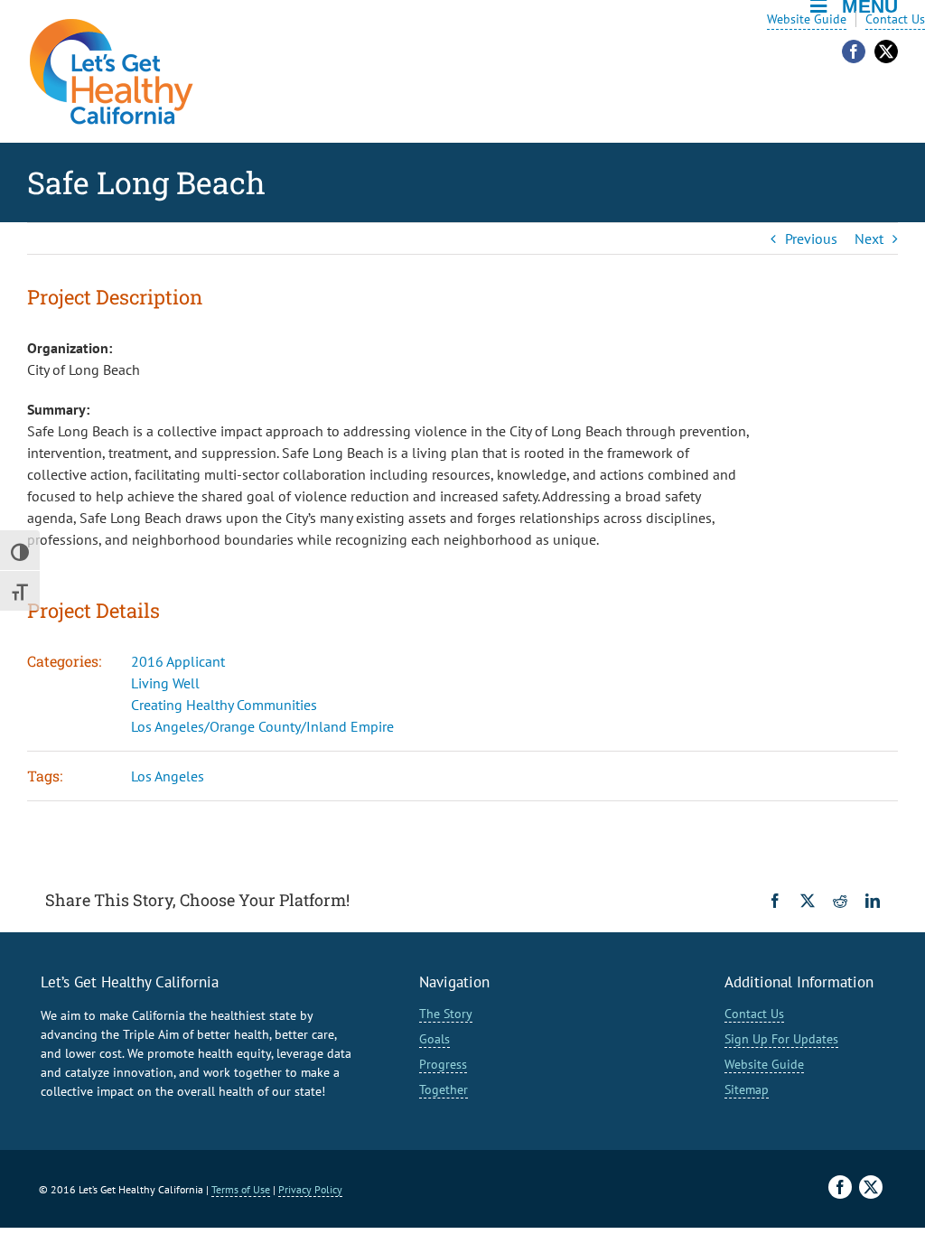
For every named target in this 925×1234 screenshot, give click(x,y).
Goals (434, 1039)
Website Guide (806, 19)
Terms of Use (240, 1189)
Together (443, 1089)
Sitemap (746, 1089)
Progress (443, 1064)
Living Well (165, 683)
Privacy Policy (310, 1189)
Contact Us (895, 19)
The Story (445, 1013)
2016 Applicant (178, 661)
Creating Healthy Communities (224, 705)
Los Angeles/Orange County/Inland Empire (262, 726)
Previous (811, 238)
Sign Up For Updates (781, 1039)
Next (869, 238)
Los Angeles (167, 776)
